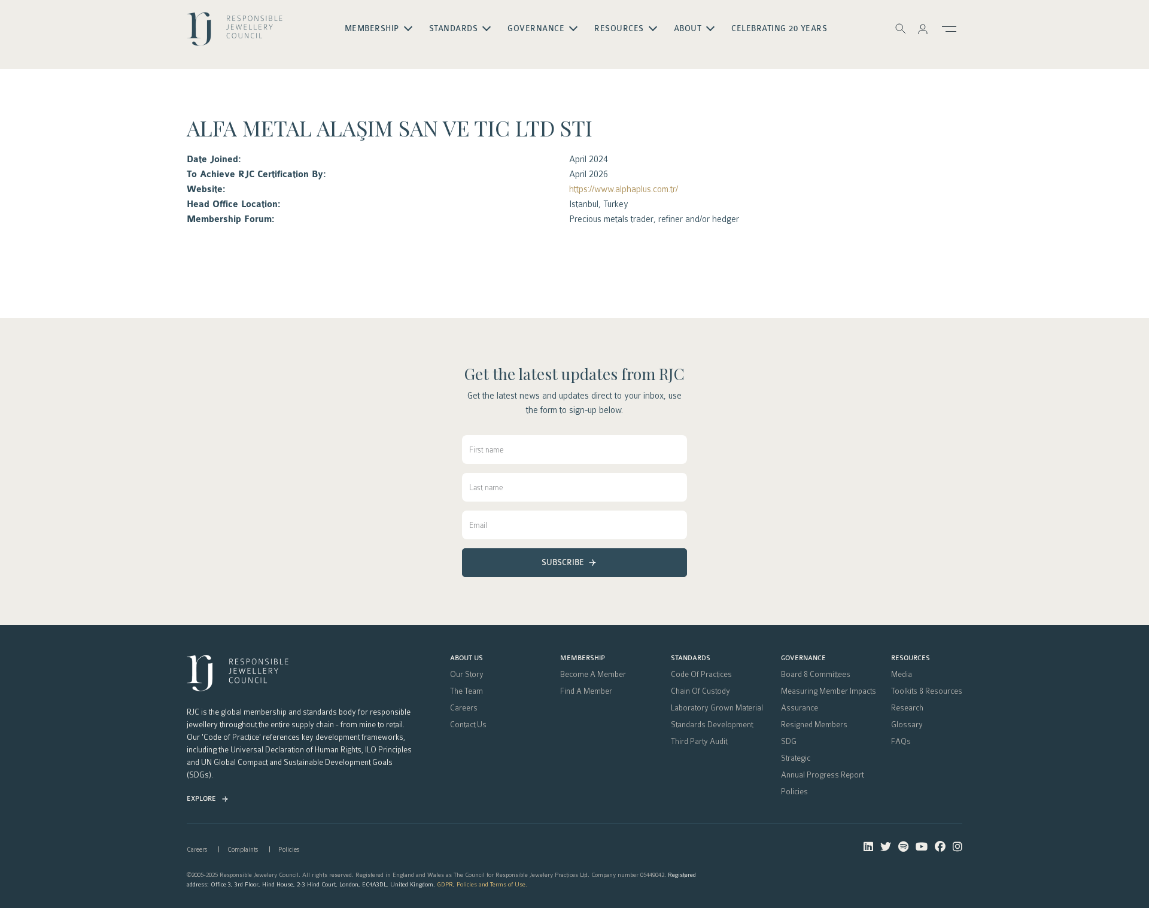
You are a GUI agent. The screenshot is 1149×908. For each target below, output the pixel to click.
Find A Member (586, 691)
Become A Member (593, 674)
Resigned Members (814, 725)
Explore (201, 799)
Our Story (467, 674)
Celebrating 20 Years (779, 29)
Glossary (907, 725)
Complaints (242, 850)
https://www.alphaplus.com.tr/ (623, 189)
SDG (789, 741)
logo (234, 33)
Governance (803, 658)
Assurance (799, 708)
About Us (466, 658)
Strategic (795, 758)
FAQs (901, 741)
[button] (923, 28)
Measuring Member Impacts (828, 691)
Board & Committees (815, 674)
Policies (794, 792)
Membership (582, 658)
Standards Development (712, 725)
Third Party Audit (699, 741)
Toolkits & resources (926, 691)
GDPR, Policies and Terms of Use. (482, 884)
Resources (910, 658)
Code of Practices (701, 674)
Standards (690, 658)
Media (901, 674)
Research (907, 708)
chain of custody (700, 691)
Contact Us (468, 725)
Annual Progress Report (822, 775)
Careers (464, 708)
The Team (466, 691)
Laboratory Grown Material (717, 708)
